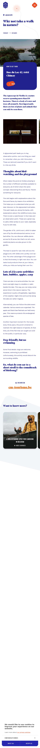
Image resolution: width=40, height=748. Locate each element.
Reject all (11, 743)
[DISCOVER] (20, 430)
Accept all (29, 743)
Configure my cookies (11, 738)
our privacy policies (23, 732)
